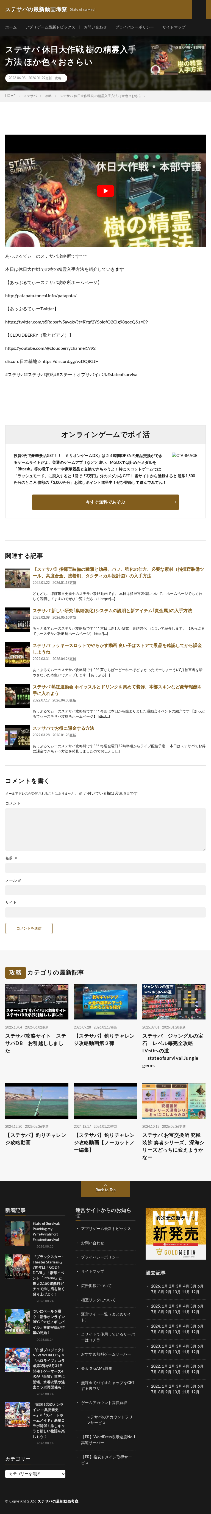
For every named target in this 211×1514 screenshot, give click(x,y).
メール (13, 880)
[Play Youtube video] (105, 191)
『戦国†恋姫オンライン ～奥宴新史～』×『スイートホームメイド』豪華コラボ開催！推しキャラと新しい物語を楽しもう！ (49, 1421)
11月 (186, 1312)
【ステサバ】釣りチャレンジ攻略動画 (35, 1139)
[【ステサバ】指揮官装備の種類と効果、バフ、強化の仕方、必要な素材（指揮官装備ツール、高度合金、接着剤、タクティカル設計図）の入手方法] (17, 578)
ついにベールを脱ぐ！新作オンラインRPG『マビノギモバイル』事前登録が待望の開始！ (49, 1322)
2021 (155, 1386)
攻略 (58, 78)
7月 (154, 1292)
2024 (155, 1326)
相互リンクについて (98, 1300)
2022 (155, 1366)
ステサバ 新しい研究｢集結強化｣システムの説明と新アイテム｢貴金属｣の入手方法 (112, 611)
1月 (165, 1286)
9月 (168, 1312)
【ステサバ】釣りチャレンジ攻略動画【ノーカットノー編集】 (104, 1143)
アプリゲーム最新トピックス (50, 27)
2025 (155, 1306)
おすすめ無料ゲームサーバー (106, 1354)
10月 (177, 1312)
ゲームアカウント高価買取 (104, 1403)
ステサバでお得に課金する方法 (63, 728)
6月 (201, 1286)
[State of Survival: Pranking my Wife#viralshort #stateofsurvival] (17, 1233)
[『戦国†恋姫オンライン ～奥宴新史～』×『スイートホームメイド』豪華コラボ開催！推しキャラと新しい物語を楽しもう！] (17, 1414)
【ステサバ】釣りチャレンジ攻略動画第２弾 (104, 1040)
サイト (11, 903)
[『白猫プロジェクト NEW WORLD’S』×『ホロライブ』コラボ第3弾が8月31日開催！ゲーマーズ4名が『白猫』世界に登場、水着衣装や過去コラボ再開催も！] (17, 1360)
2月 (172, 1286)
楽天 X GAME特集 (96, 1369)
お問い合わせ (95, 27)
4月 (186, 1286)
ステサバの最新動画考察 (58, 1501)
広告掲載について (96, 1286)
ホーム (11, 27)
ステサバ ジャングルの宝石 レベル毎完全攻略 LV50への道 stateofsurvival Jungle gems (172, 1051)
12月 (195, 1312)
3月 (179, 1286)
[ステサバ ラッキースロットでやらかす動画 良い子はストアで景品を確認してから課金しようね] (17, 654)
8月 (161, 1292)
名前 (11, 858)
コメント (13, 803)
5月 (193, 1286)
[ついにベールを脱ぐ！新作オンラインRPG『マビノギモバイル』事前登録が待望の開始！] (17, 1321)
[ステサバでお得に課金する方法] (17, 737)
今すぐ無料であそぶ (105, 502)
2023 (155, 1346)
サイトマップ (173, 27)
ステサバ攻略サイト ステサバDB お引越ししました (35, 1043)
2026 (155, 1286)
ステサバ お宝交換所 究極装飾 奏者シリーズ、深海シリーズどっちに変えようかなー (173, 1146)
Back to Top (106, 1190)
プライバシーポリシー (134, 27)
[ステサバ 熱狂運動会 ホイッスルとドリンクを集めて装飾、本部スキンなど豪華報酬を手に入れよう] (17, 696)
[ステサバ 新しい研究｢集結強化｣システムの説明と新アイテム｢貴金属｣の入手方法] (17, 619)
